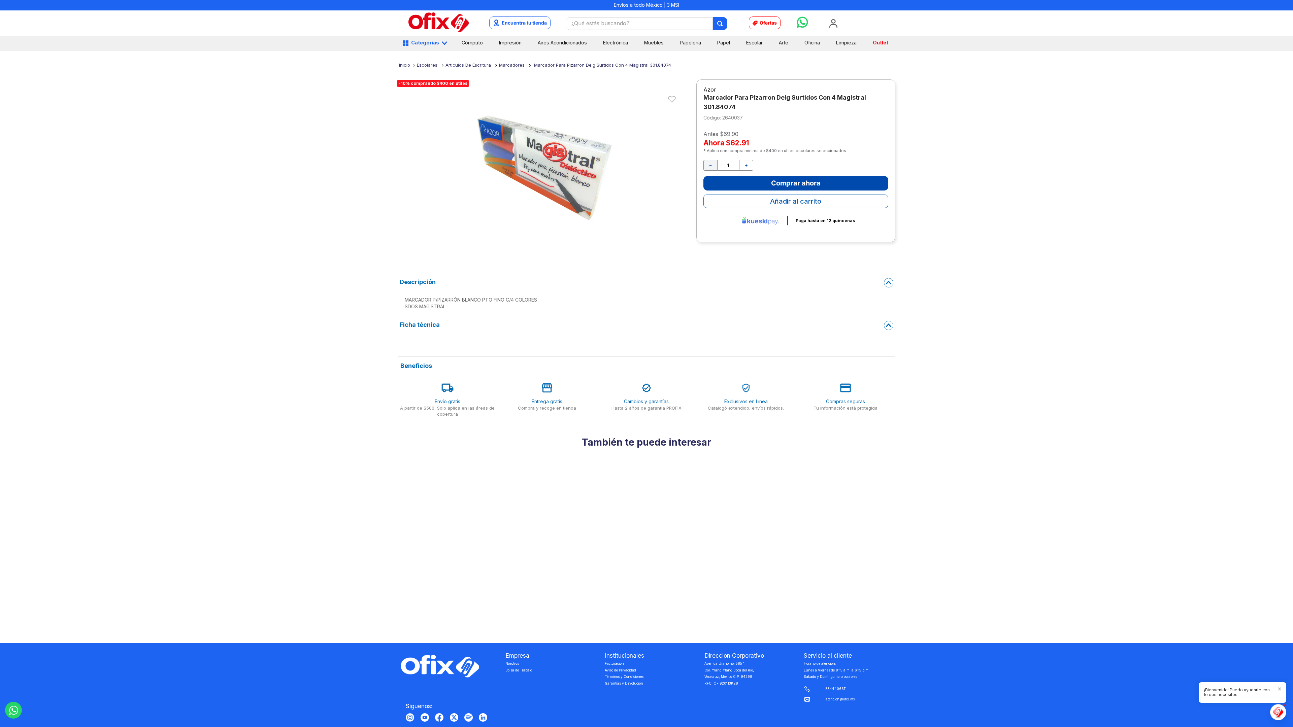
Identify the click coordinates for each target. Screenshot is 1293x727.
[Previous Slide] (399, 515)
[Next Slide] (894, 515)
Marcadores (512, 65)
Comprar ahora (796, 198)
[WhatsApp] (13, 710)
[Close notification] (1279, 689)
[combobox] (646, 23)
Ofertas (768, 23)
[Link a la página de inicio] (404, 65)
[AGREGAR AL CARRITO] (461, 550)
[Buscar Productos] (720, 24)
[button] (637, 565)
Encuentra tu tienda (524, 23)
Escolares (427, 65)
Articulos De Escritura (468, 65)
